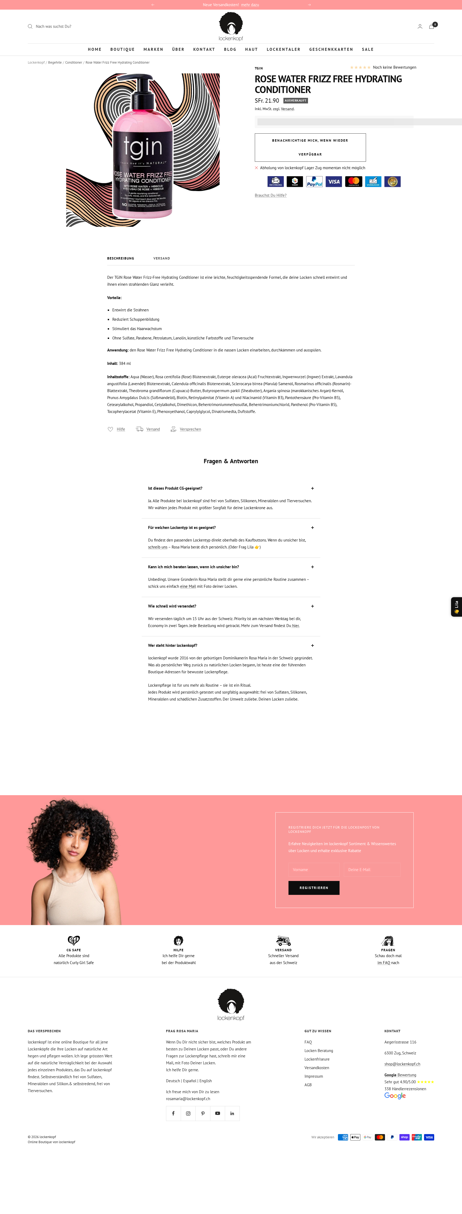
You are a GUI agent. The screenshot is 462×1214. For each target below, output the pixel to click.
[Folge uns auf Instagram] (188, 1113)
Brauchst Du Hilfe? (271, 195)
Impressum (314, 1076)
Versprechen (190, 429)
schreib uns (157, 547)
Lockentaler (284, 49)
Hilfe (121, 429)
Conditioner (73, 62)
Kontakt (204, 49)
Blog (230, 49)
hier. (295, 625)
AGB (308, 1084)
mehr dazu (250, 4)
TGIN (259, 68)
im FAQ (384, 962)
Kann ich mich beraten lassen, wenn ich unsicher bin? (193, 566)
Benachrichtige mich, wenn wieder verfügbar (310, 147)
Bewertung (400, 1074)
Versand (287, 108)
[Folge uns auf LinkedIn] (232, 1113)
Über (178, 49)
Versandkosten (317, 1067)
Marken (154, 49)
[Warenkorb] (431, 26)
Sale (368, 49)
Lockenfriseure (317, 1059)
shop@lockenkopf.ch (402, 1063)
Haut (251, 49)
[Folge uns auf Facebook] (173, 1113)
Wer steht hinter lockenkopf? (172, 645)
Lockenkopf (36, 62)
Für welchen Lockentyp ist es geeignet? (182, 527)
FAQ (308, 1042)
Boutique (122, 49)
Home (95, 49)
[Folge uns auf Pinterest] (202, 1113)
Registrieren (314, 888)
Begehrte (55, 62)
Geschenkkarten (331, 49)
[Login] (420, 26)
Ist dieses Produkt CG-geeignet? (175, 488)
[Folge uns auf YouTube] (217, 1113)
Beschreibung (120, 258)
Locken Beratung (319, 1050)
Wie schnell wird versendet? (172, 606)
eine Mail (188, 586)
